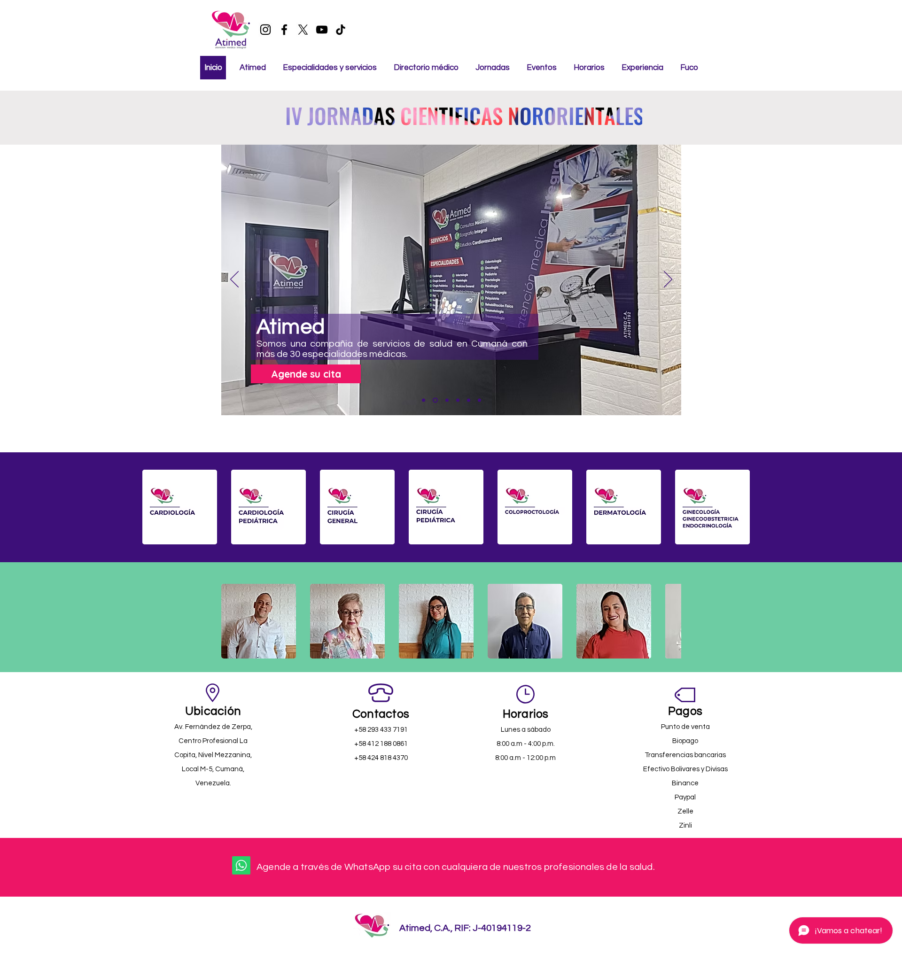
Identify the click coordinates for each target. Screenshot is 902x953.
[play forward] (749, 507)
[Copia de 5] (479, 400)
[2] (434, 400)
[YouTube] (322, 30)
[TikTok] (341, 30)
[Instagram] (265, 30)
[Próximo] (668, 280)
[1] (423, 400)
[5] (468, 400)
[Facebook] (284, 30)
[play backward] (154, 507)
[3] (446, 400)
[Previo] (234, 280)
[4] (457, 400)
